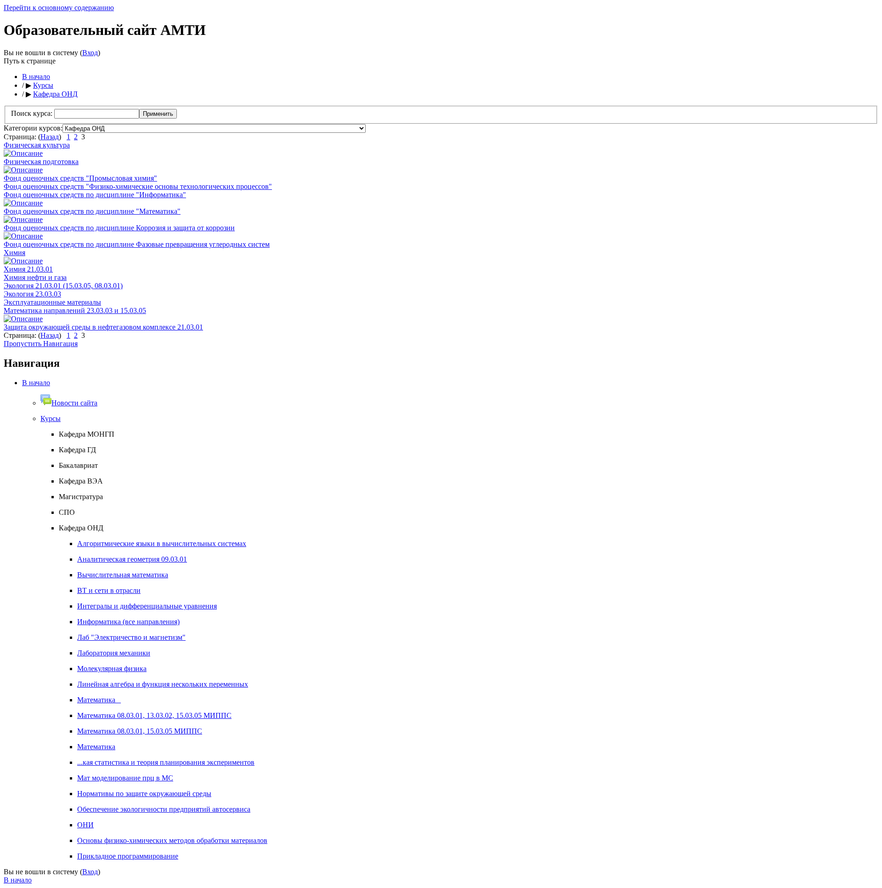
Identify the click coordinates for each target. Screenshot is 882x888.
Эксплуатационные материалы (52, 302)
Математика (96, 747)
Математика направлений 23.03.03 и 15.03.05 (75, 310)
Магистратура (81, 497)
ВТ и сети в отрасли (109, 590)
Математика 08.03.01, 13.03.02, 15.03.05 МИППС (154, 715)
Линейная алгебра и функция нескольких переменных (162, 684)
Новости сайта (74, 403)
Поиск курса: (32, 113)
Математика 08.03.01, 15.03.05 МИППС (139, 731)
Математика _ (99, 700)
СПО (67, 512)
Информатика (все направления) (128, 622)
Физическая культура (37, 145)
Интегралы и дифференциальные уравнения (147, 606)
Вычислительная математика (122, 575)
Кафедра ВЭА (81, 481)
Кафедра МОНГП (86, 434)
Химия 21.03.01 (28, 269)
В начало (36, 76)
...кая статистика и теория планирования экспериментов (165, 762)
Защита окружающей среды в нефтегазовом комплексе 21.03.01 (103, 327)
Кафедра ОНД (55, 94)
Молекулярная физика (112, 668)
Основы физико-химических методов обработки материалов (172, 840)
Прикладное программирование (127, 856)
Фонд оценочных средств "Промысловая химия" (80, 178)
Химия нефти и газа (35, 277)
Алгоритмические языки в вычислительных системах (161, 543)
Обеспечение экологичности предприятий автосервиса (163, 809)
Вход (90, 53)
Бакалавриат (78, 465)
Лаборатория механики (113, 653)
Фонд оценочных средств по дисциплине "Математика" (92, 211)
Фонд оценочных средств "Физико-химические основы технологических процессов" (138, 186)
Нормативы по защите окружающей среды (144, 793)
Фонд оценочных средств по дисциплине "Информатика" (95, 195)
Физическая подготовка (41, 161)
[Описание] (23, 153)
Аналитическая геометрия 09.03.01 (132, 559)
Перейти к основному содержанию (59, 7)
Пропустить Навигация (41, 343)
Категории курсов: (33, 128)
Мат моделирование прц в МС (125, 778)
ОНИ (85, 825)
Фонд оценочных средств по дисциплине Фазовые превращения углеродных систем (137, 244)
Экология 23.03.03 (32, 294)
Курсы (43, 85)
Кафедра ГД (77, 450)
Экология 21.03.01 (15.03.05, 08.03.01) (63, 286)
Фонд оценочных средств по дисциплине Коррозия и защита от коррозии (119, 228)
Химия (14, 252)
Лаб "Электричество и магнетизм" (131, 637)
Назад (49, 137)
